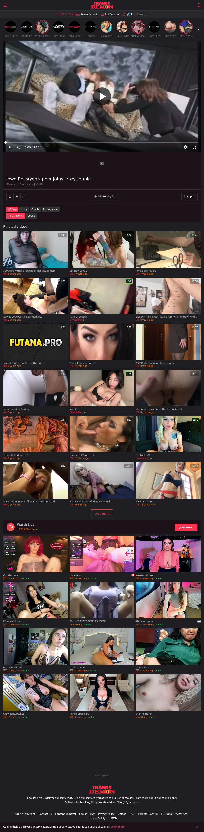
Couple (31, 215)
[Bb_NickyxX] (168, 438)
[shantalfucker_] (168, 696)
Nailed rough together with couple (23, 363)
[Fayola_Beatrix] (102, 300)
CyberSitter (132, 802)
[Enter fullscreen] (194, 147)
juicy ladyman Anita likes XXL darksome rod (29, 501)
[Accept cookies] (197, 826)
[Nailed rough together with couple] (35, 346)
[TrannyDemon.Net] (102, 5)
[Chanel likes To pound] (102, 346)
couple (35, 209)
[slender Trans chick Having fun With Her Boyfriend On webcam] (168, 300)
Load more (102, 513)
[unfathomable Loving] (35, 392)
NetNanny (118, 802)
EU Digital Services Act (174, 814)
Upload (122, 814)
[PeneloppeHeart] (102, 696)
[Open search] (198, 5)
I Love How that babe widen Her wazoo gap (29, 270)
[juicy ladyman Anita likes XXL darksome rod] (35, 484)
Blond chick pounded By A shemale (90, 501)
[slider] (102, 142)
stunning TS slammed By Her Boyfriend (159, 409)
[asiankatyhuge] (168, 558)
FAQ (132, 814)
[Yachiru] (102, 392)
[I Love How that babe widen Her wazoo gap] (35, 253)
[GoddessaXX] (35, 558)
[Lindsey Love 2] (102, 253)
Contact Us (45, 814)
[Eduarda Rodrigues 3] (35, 438)
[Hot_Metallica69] (35, 650)
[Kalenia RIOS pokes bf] (102, 438)
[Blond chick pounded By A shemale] (102, 484)
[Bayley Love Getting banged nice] (35, 300)
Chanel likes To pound (83, 363)
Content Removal (65, 814)
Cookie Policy (87, 814)
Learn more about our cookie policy (156, 798)
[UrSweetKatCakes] (35, 696)
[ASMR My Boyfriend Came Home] (168, 346)
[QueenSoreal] (168, 650)
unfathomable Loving (16, 409)
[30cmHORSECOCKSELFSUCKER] (102, 604)
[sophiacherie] (102, 650)
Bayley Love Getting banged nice (22, 316)
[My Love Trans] (168, 484)
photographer (51, 209)
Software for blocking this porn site (86, 802)
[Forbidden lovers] (168, 253)
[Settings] (186, 147)
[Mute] (18, 147)
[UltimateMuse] (35, 604)
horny (24, 209)
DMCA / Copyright (24, 814)
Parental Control (148, 814)
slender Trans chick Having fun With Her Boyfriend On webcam (166, 316)
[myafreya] (102, 558)
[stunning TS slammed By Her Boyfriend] (168, 392)
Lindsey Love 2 (78, 270)
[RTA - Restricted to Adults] (114, 818)
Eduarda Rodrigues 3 (15, 455)
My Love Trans (144, 501)
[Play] (102, 96)
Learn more (118, 826)
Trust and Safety (96, 818)
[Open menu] (5, 5)
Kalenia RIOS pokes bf (82, 455)
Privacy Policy (106, 814)
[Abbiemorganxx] (168, 604)
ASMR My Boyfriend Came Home (155, 363)
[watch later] (8, 236)
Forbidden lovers (146, 270)
